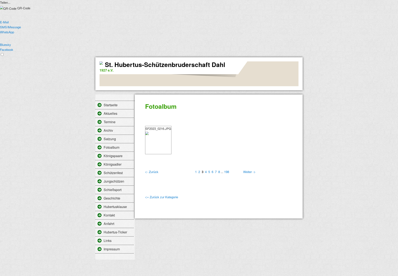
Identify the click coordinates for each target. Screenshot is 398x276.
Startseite (111, 105)
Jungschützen (114, 181)
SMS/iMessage (10, 27)
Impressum (112, 249)
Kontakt (109, 215)
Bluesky (5, 44)
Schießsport (112, 189)
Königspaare (113, 155)
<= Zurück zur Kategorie (161, 197)
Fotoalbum (111, 147)
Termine (109, 121)
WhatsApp (7, 32)
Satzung (110, 138)
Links (108, 240)
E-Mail (4, 22)
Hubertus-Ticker (115, 232)
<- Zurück (151, 172)
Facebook (6, 49)
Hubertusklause (115, 206)
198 (226, 172)
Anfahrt (109, 223)
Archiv (108, 130)
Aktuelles (110, 113)
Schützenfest (113, 172)
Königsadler (112, 164)
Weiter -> (249, 172)
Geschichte (112, 198)
